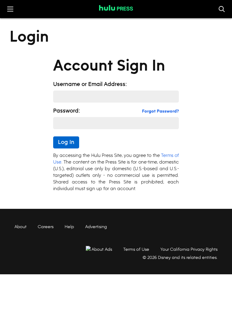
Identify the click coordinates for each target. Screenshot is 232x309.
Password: (66, 111)
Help (69, 226)
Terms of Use (136, 249)
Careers (45, 226)
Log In (66, 142)
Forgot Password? (160, 111)
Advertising (96, 226)
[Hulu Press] (116, 8)
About (20, 226)
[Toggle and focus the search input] (222, 9)
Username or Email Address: (90, 84)
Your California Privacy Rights (189, 249)
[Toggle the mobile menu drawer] (10, 9)
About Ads (102, 249)
